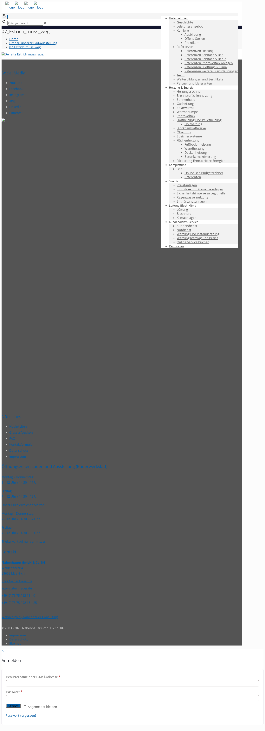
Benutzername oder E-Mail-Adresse (33, 677)
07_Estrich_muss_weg (25, 47)
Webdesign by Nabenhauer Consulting (30, 617)
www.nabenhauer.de (17, 588)
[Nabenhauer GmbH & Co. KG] (24, 7)
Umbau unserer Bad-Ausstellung (33, 43)
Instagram (16, 95)
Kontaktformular (21, 444)
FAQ (12, 438)
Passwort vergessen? (21, 715)
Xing (12, 101)
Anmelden (13, 705)
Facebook (16, 89)
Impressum (17, 456)
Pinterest (16, 113)
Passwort (14, 692)
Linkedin (15, 107)
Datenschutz (18, 450)
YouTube (15, 83)
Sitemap (15, 643)
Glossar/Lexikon (21, 432)
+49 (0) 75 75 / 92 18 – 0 (18, 595)
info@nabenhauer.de (17, 581)
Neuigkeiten (18, 426)
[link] (45, 23)
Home (13, 39)
